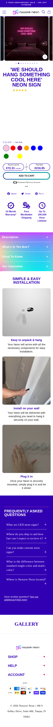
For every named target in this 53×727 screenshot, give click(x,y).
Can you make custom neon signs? (23, 550)
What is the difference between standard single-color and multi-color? (26, 565)
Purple (20, 148)
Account (16, 675)
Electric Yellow (20, 156)
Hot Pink (6, 148)
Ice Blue (40, 148)
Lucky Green (6, 156)
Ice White (13, 156)
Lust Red (13, 148)
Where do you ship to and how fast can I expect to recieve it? (24, 536)
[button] (20, 90)
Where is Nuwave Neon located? (26, 579)
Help (12, 666)
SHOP (13, 657)
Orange (26, 148)
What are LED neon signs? (22, 524)
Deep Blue (33, 148)
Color (12, 142)
